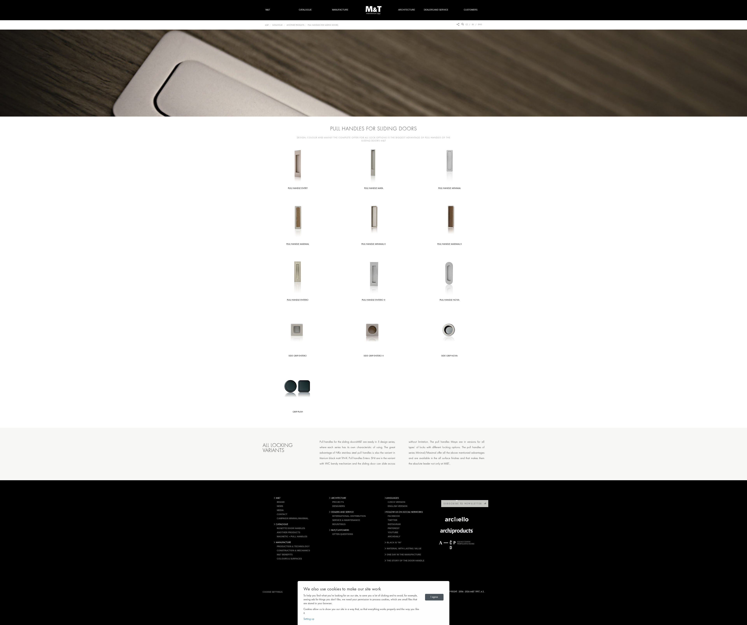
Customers (472, 10)
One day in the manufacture (403, 554)
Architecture (406, 10)
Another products (288, 532)
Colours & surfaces (289, 558)
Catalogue (305, 10)
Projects (338, 502)
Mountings (338, 524)
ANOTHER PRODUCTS (295, 25)
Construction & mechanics (293, 550)
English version (397, 506)
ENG (480, 24)
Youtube (393, 532)
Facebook (394, 516)
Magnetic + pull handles (292, 536)
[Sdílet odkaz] (458, 24)
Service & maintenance (346, 520)
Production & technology (293, 546)
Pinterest (394, 528)
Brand (281, 502)
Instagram (394, 524)
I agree (434, 597)
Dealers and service (436, 10)
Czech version (396, 502)
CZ (467, 24)
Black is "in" (394, 542)
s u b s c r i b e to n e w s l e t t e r (464, 504)
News (280, 506)
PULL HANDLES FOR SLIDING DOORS (323, 25)
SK (473, 24)
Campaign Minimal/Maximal (293, 518)
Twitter (392, 520)
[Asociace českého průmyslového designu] (456, 545)
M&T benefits (285, 554)
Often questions (342, 534)
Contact (282, 514)
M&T (268, 10)
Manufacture (340, 10)
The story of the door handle (405, 560)
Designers (338, 506)
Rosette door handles (291, 528)
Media (280, 510)
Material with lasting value (403, 548)
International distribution (349, 516)
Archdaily (394, 536)
